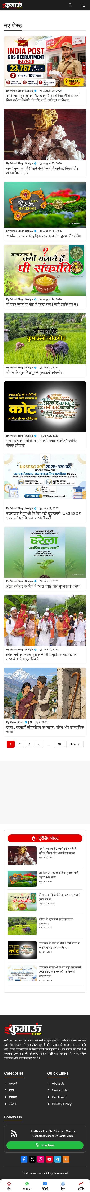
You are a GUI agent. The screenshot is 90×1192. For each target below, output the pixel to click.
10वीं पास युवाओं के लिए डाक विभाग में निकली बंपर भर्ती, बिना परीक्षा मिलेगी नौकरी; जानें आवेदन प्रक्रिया (43, 98)
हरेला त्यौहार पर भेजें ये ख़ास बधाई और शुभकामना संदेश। (44, 586)
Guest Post (16, 722)
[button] (70, 5)
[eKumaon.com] (12, 5)
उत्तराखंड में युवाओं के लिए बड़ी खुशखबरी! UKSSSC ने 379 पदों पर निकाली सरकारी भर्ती (43, 515)
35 (59, 744)
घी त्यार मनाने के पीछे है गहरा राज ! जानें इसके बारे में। (42, 304)
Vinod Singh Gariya (21, 90)
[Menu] (83, 5)
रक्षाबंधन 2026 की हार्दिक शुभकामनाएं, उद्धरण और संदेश (43, 236)
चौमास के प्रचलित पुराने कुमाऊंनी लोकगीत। (35, 372)
